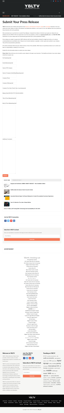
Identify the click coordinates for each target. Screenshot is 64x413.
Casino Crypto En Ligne (32, 302)
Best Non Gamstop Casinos (32, 271)
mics (44, 370)
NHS (55, 373)
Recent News (7, 180)
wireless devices (53, 384)
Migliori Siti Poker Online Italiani (32, 346)
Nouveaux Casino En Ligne (32, 325)
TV (57, 379)
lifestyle (38, 26)
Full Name (7, 57)
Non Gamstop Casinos (32, 276)
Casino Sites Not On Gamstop (32, 285)
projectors (45, 377)
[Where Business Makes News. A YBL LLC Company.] (32, 6)
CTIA (50, 360)
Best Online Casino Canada (32, 269)
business (27, 26)
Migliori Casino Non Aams (32, 307)
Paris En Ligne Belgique (32, 305)
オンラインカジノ (32, 278)
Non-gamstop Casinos (32, 259)
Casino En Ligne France (32, 317)
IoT (60, 366)
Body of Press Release (9, 103)
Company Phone (6, 78)
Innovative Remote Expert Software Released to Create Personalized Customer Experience (31, 196)
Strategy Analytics (46, 379)
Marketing (50, 402)
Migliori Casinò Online (32, 339)
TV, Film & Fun (41, 404)
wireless (58, 382)
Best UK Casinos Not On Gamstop (32, 281)
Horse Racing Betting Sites (32, 293)
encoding (54, 363)
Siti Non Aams (32, 319)
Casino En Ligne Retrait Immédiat (32, 315)
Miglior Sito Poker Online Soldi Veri (32, 334)
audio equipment (57, 358)
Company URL (8, 83)
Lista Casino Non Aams (32, 297)
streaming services (53, 379)
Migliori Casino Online (32, 320)
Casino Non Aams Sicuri (32, 327)
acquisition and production (51, 356)
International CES (53, 366)
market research (57, 368)
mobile (49, 370)
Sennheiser (53, 377)
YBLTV (32, 398)
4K (45, 356)
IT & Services (40, 402)
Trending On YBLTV (16, 180)
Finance (20, 402)
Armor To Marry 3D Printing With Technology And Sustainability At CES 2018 (22, 208)
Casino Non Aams (32, 298)
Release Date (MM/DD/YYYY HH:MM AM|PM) (13, 93)
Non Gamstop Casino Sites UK (32, 273)
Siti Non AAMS (32, 329)
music (45, 373)
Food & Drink (25, 402)
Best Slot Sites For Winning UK (32, 286)
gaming (58, 363)
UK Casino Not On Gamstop (32, 280)
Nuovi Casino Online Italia (32, 332)
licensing (45, 368)
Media (54, 402)
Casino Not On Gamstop (32, 290)
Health (31, 402)
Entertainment (11, 402)
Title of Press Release (9, 98)
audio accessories (48, 358)
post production (55, 375)
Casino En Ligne (32, 322)
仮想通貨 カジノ (32, 308)
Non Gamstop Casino (32, 291)
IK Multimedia (45, 366)
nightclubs (45, 375)
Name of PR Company (7, 68)
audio (57, 356)
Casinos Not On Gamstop (32, 266)
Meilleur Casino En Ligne (32, 303)
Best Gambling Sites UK (32, 295)
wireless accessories (46, 384)
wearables (53, 382)
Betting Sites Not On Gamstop (32, 274)
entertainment (32, 26)
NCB (53, 373)
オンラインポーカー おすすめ (32, 337)
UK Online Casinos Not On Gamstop (32, 263)
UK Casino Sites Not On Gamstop (32, 261)
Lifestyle (45, 402)
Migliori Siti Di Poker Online (32, 264)
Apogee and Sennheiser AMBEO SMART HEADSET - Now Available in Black (27, 183)
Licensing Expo (51, 368)
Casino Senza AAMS (32, 330)
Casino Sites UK (32, 268)
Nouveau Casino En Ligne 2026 (32, 312)
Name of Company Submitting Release (13, 73)
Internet (34, 402)
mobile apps (54, 370)
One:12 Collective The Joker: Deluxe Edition (20, 202)
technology (47, 26)
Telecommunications (33, 404)
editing (50, 363)
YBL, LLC (39, 409)
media (41, 26)
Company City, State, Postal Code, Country (14, 88)
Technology (26, 404)
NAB (49, 373)
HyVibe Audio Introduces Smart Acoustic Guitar (46, 16)
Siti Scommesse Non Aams (32, 342)
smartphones (58, 377)
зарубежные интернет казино (32, 310)
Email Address (8, 62)
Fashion (16, 402)
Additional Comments (7, 139)
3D (44, 356)
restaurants (49, 377)
